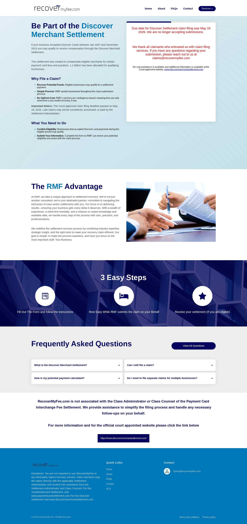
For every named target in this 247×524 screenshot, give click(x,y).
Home (148, 8)
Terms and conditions (189, 517)
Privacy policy (209, 517)
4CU (108, 489)
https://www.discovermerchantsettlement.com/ (123, 438)
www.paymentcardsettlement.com (50, 495)
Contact (188, 8)
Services (207, 8)
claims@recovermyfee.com (171, 58)
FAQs (174, 8)
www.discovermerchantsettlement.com (183, 69)
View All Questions (193, 345)
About (161, 8)
